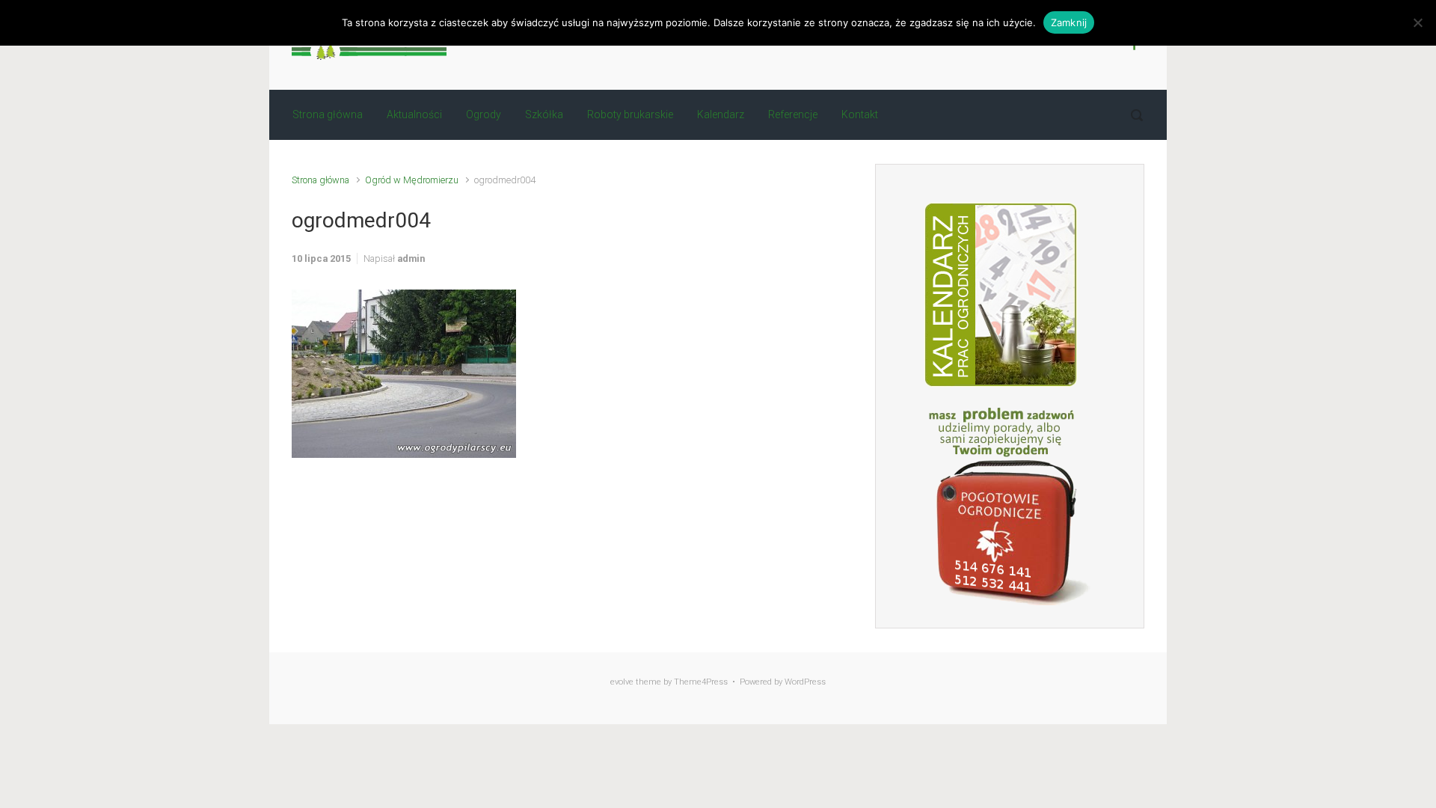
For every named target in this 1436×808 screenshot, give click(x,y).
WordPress (805, 682)
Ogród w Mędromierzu (411, 180)
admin (411, 258)
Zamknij (1069, 22)
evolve (621, 682)
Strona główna (320, 180)
